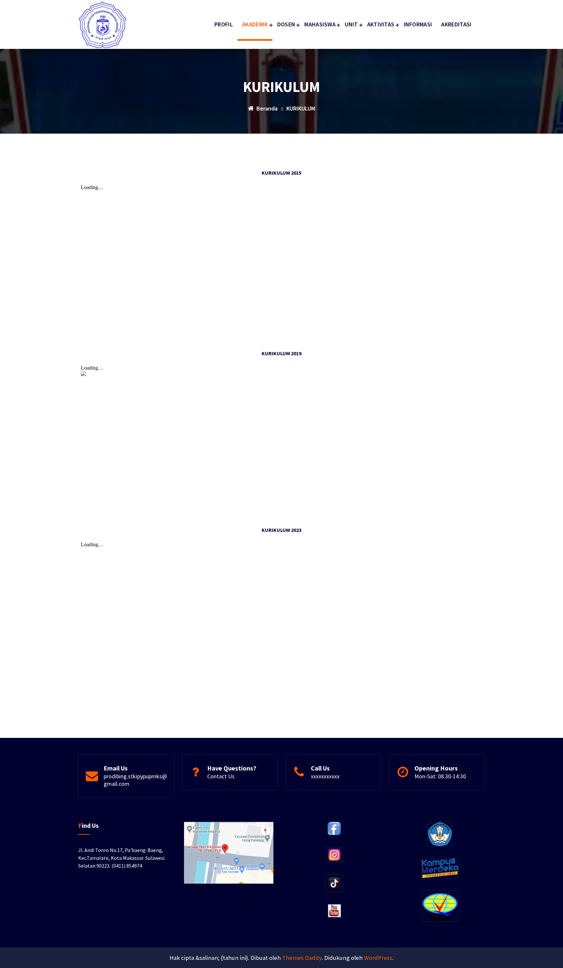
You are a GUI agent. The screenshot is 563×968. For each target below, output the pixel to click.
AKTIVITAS (381, 24)
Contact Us (221, 776)
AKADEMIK (255, 24)
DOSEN (286, 24)
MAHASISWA (320, 24)
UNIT (351, 24)
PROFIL (223, 24)
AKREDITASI (456, 24)
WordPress (378, 957)
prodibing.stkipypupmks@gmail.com (135, 779)
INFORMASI (418, 24)
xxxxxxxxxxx (325, 776)
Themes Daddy (302, 957)
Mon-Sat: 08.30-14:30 (440, 776)
